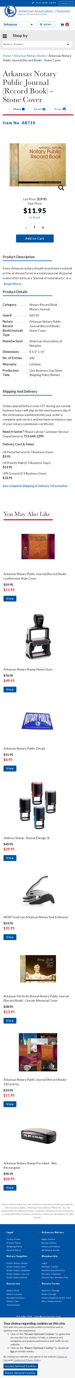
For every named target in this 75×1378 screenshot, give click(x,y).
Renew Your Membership (55, 1277)
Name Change (49, 1294)
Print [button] (59, 109)
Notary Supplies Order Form (56, 1298)
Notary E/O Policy (51, 1246)
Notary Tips (12, 1301)
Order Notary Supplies (18, 1270)
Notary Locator (14, 1294)
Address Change (50, 1290)
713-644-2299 (45, 3)
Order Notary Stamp (17, 1263)
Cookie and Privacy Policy (26, 1360)
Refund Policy (13, 1250)
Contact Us (66, 3)
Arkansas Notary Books (30, 56)
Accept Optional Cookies (20, 1366)
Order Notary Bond (16, 1277)
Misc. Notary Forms (52, 1301)
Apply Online (48, 1239)
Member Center (50, 1267)
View (10, 598)
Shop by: (20, 35)
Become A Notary (15, 1298)
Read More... (13, 284)
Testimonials (13, 1305)
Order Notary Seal (16, 1267)
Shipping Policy (14, 1246)
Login (44, 1263)
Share (17, 109)
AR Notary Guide (50, 1250)
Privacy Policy (13, 1243)
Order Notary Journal (17, 1274)
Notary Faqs (12, 1290)
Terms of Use (13, 1239)
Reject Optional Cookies (20, 1373)
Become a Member (51, 1274)
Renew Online (49, 1243)
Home (7, 56)
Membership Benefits (53, 1270)
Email (38, 109)
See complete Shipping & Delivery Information (35, 486)
